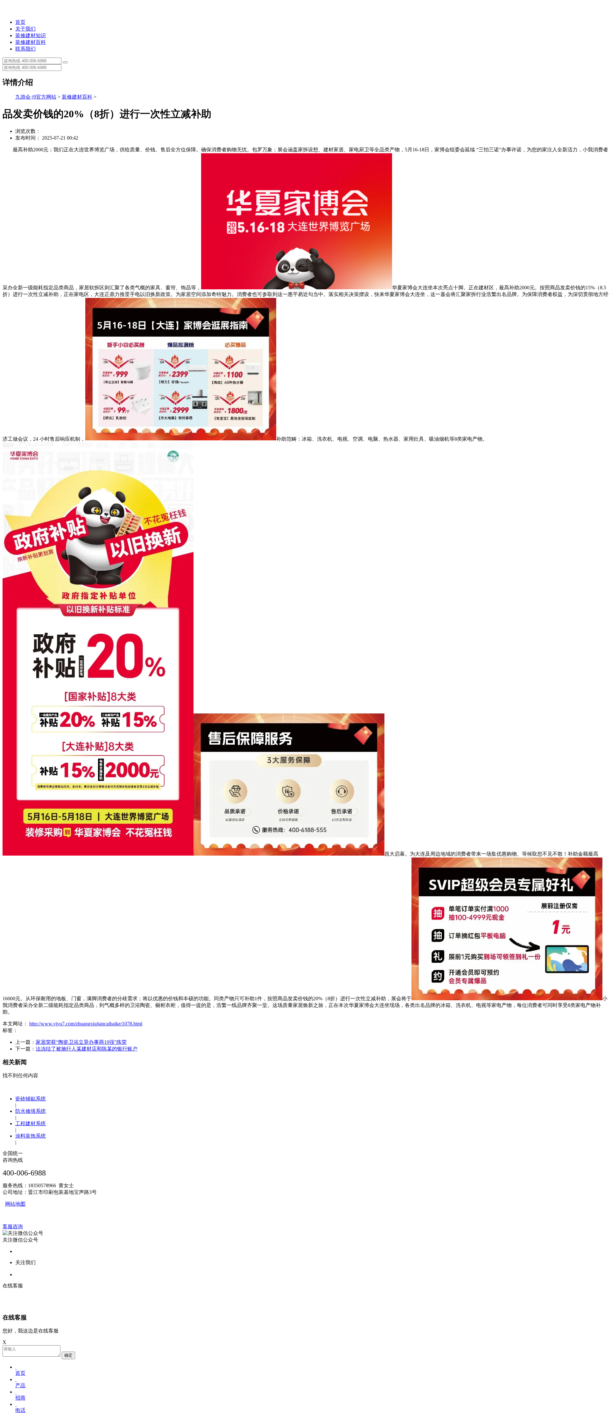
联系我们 (25, 49)
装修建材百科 (30, 42)
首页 (20, 22)
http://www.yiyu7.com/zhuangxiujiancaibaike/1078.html (85, 1023)
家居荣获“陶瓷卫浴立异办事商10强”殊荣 (81, 1042)
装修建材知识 (30, 35)
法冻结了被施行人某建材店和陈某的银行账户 (86, 1048)
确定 (68, 1355)
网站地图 (15, 1204)
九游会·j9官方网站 (35, 97)
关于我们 (25, 28)
